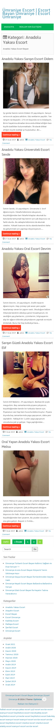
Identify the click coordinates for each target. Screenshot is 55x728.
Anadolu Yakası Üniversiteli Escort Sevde (26, 152)
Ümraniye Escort (12, 630)
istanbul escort (28, 722)
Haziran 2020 (11, 657)
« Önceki (18, 541)
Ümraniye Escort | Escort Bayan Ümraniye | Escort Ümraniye (26, 13)
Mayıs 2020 (10, 661)
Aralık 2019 (10, 664)
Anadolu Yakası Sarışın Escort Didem (27, 58)
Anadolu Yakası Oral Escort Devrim (26, 248)
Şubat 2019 (10, 681)
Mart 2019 (10, 678)
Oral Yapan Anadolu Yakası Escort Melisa (26, 444)
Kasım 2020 (10, 651)
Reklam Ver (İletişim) (30, 26)
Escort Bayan (11, 614)
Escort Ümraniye (12, 617)
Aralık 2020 (10, 647)
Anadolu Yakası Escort (36, 139)
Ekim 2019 (10, 671)
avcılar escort (47, 709)
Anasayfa (9, 26)
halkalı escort (6, 709)
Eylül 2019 (10, 674)
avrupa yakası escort (21, 709)
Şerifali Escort (11, 627)
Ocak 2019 (10, 684)
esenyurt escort (7, 712)
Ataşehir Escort (12, 610)
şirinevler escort (23, 716)
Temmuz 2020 (11, 654)
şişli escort (35, 709)
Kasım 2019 (10, 667)
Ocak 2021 (10, 644)
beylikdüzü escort (22, 712)
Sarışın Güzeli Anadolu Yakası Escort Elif (27, 345)
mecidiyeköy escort (38, 712)
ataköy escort (6, 726)
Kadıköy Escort (12, 620)
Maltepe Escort (12, 624)
